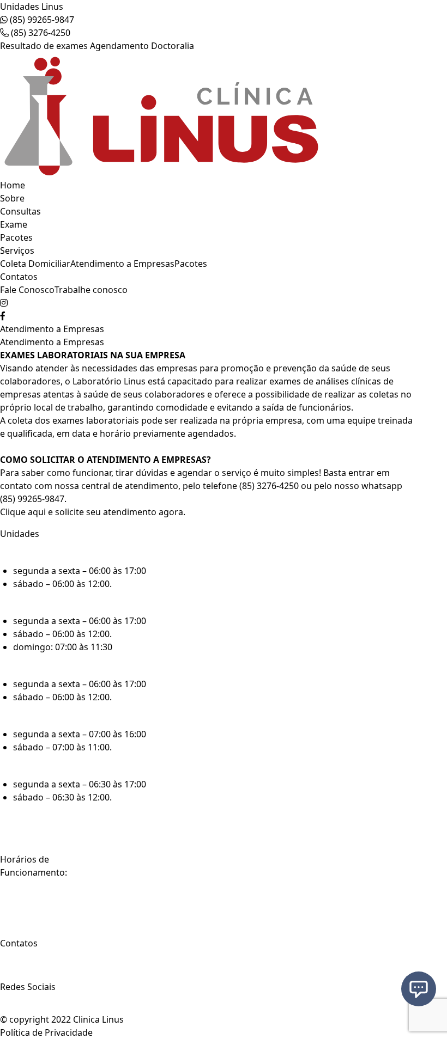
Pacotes (16, 237)
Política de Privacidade (46, 1032)
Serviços (17, 250)
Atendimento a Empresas (122, 264)
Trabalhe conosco (91, 290)
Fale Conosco (27, 290)
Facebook (23, 1008)
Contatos (19, 277)
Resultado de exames (44, 46)
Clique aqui (23, 512)
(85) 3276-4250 (39, 33)
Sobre (12, 198)
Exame (13, 224)
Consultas (20, 211)
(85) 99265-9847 (41, 20)
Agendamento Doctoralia (142, 46)
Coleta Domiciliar (35, 264)
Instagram (25, 998)
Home (12, 185)
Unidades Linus (31, 7)
